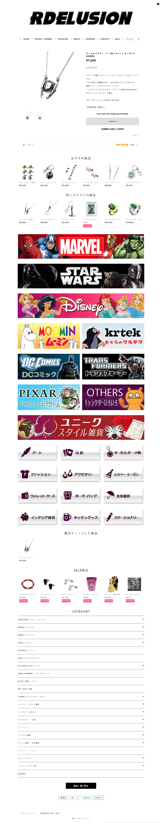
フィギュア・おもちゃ (27, 712)
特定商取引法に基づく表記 (49, 813)
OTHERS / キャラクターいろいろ (31, 697)
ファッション (23, 727)
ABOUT (77, 39)
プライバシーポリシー (28, 813)
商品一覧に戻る (81, 786)
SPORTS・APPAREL (44, 39)
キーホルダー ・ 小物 (27, 720)
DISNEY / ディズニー (26, 635)
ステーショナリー (25, 758)
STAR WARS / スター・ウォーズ (31, 620)
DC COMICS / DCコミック (29, 666)
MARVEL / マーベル (26, 627)
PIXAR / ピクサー (25, 643)
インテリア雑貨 (24, 735)
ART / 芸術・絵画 (25, 689)
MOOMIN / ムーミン (26, 650)
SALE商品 (22, 774)
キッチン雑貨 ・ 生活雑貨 (28, 743)
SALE (117, 39)
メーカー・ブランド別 (27, 766)
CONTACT (105, 39)
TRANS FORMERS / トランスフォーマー (34, 673)
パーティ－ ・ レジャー (27, 750)
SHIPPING (90, 39)
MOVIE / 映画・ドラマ (27, 681)
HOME (26, 39)
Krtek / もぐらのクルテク (28, 658)
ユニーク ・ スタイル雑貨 (28, 704)
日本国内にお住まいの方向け (112, 129)
